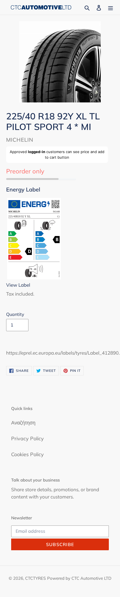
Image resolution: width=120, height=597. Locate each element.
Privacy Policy (27, 438)
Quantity (15, 314)
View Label (18, 285)
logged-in (36, 151)
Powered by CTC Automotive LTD (79, 578)
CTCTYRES (35, 578)
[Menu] (110, 7)
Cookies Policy (27, 454)
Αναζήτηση (23, 422)
